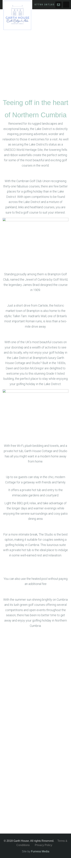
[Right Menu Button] (66, 7)
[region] (35, 785)
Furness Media (40, 851)
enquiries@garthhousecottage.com (58, 5)
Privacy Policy (43, 845)
